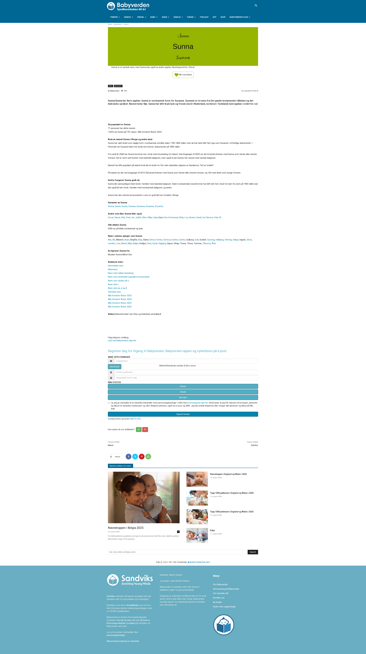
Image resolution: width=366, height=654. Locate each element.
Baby (152, 17)
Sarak (155, 243)
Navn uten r (113, 284)
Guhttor (174, 239)
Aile (109, 239)
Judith (138, 217)
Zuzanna (159, 206)
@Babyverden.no (199, 562)
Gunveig (211, 239)
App (214, 17)
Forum (190, 17)
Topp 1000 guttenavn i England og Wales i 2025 (232, 493)
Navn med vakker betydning (121, 273)
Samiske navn (114, 292)
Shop (223, 17)
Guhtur (182, 239)
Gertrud (166, 239)
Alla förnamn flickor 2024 (120, 299)
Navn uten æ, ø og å (117, 288)
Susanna (141, 206)
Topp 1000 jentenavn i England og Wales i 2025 (231, 512)
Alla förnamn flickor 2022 (120, 306)
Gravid (127, 17)
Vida (216, 217)
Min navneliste (185, 74)
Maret (124, 243)
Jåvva (249, 239)
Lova (118, 243)
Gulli (197, 239)
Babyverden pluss (239, 17)
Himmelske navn (115, 265)
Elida (181, 217)
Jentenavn (118, 24)
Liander (111, 243)
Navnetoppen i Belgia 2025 (126, 528)
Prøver (114, 17)
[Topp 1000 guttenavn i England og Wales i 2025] (197, 498)
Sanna (111, 206)
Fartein (159, 239)
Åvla (214, 243)
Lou (186, 217)
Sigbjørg (162, 243)
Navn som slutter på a (118, 280)
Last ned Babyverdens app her (122, 340)
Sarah (199, 217)
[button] (255, 5)
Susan (125, 206)
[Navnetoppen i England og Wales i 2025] (197, 479)
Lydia (155, 217)
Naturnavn (113, 269)
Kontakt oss (218, 597)
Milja (130, 243)
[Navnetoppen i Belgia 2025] (144, 497)
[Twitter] (135, 456)
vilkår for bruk (135, 419)
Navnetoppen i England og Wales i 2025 (228, 474)
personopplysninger (116, 635)
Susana (132, 206)
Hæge (235, 239)
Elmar (152, 239)
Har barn (183, 397)
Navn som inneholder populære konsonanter (129, 277)
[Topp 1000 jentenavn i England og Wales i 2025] (197, 516)
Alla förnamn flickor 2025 (120, 295)
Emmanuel (173, 217)
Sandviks (111, 596)
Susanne (150, 206)
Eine (165, 217)
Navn (164, 17)
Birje (140, 239)
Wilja (150, 217)
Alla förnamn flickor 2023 (120, 303)
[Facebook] (128, 456)
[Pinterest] (142, 456)
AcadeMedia (133, 605)
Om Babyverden (220, 584)
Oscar (110, 217)
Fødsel (140, 17)
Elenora (209, 217)
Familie (177, 17)
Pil (220, 217)
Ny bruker (217, 602)
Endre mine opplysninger (224, 606)
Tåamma (206, 243)
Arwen (192, 217)
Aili (113, 239)
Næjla (135, 243)
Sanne (118, 206)
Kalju (212, 530)
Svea (128, 217)
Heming (228, 239)
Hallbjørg (220, 239)
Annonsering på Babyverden (226, 589)
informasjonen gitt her (197, 402)
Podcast (204, 17)
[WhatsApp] (148, 456)
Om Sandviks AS (220, 593)
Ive (133, 217)
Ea (204, 217)
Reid (149, 243)
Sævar (117, 217)
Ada (123, 217)
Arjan (126, 239)
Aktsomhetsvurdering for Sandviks (123, 641)
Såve (144, 217)
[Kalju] (197, 535)
